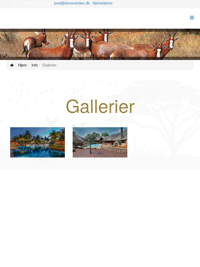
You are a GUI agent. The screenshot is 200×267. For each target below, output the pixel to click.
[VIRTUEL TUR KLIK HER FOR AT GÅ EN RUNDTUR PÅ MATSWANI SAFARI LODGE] (100, 156)
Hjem (22, 65)
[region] (100, 44)
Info (35, 65)
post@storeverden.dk (72, 2)
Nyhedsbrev (103, 2)
